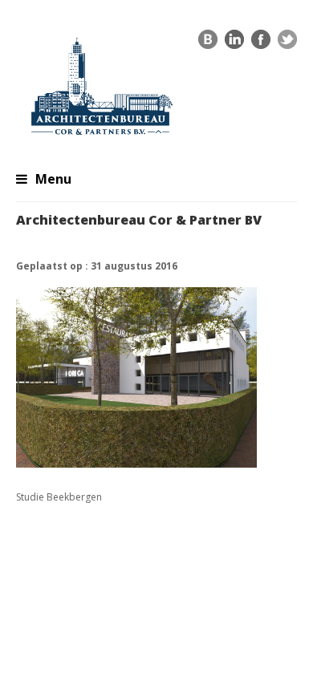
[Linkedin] (234, 43)
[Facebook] (260, 43)
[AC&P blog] (207, 43)
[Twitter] (287, 43)
